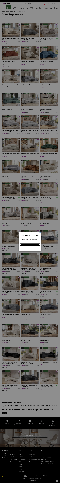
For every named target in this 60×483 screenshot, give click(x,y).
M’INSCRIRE (30, 245)
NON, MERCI (30, 247)
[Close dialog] (40, 232)
